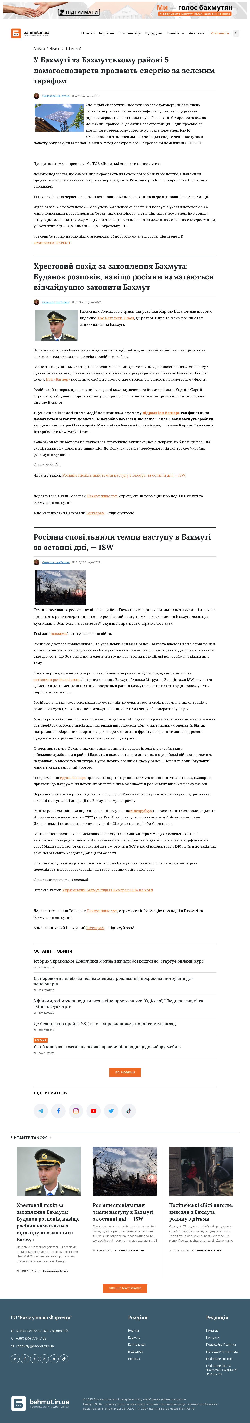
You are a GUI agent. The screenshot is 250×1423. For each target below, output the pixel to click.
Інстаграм (95, 513)
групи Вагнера (73, 777)
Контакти (212, 1337)
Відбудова (154, 33)
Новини (88, 33)
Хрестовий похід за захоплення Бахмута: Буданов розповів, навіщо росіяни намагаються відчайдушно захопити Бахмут (48, 1222)
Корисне (106, 33)
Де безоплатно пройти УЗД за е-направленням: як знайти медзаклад (105, 1023)
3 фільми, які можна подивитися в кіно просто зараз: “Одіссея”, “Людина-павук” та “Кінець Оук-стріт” (118, 1003)
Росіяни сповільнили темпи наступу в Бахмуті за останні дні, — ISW (123, 475)
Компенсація (129, 33)
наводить (59, 633)
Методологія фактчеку (222, 1351)
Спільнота (220, 33)
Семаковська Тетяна (56, 95)
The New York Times (115, 318)
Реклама (196, 33)
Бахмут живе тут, (102, 496)
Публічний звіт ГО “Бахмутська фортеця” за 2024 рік (222, 1370)
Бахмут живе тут (101, 910)
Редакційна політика (221, 1344)
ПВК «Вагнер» (58, 379)
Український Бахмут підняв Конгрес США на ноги (107, 890)
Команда (212, 1330)
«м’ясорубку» (140, 810)
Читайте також (29, 1138)
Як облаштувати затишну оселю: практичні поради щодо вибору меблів (107, 1046)
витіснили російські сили (56, 679)
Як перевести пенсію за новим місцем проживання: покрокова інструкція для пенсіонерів (114, 981)
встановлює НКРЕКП (52, 242)
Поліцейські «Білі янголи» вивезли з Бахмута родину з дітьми (201, 1212)
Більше (173, 33)
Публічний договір (219, 1359)
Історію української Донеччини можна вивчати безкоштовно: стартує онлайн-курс (119, 961)
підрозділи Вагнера (161, 412)
